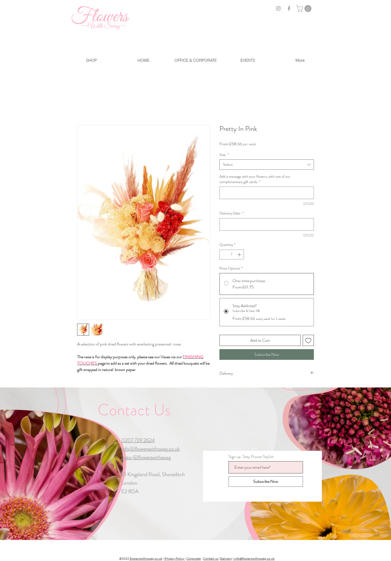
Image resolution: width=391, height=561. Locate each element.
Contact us (211, 558)
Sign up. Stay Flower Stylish (251, 457)
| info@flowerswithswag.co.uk (253, 558)
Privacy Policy (174, 558)
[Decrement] (223, 254)
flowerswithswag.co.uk (145, 558)
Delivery (226, 558)
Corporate (193, 558)
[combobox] (266, 164)
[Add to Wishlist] (308, 340)
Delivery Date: (231, 213)
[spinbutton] (231, 254)
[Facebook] (289, 8)
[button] (304, 8)
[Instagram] (278, 8)
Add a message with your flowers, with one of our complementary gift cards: (254, 179)
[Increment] (239, 254)
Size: (224, 154)
